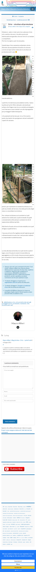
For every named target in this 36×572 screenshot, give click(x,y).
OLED (31, 526)
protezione (16, 303)
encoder (14, 517)
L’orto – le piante (19, 16)
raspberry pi (20, 535)
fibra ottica (23, 517)
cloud (8, 511)
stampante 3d (24, 539)
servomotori (30, 537)
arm (25, 508)
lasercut (14, 522)
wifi (30, 542)
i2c (18, 519)
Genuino (10, 519)
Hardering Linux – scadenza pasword (17, 20)
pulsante (20, 533)
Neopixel (22, 526)
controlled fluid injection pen (14, 511)
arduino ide (5, 508)
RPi (18, 537)
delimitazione (8, 302)
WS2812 (4, 544)
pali (30, 302)
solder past (8, 539)
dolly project (9, 517)
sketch (4, 539)
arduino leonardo (10, 508)
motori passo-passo (25, 524)
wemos (27, 542)
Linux (4, 524)
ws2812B (8, 544)
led (27, 522)
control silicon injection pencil (18, 515)
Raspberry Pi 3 (27, 535)
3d (3, 506)
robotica (14, 537)
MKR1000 (13, 524)
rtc (19, 537)
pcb (3, 530)
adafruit (24, 506)
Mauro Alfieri (12, 26)
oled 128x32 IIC (10, 528)
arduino (28, 506)
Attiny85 (28, 508)
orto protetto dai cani (22, 302)
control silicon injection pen (7, 515)
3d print (6, 506)
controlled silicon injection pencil (19, 513)
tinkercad (20, 542)
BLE (31, 508)
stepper (29, 539)
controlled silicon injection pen (8, 513)
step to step (5, 542)
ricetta (8, 537)
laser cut (18, 522)
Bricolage (19, 26)
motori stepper (6, 526)
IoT (26, 519)
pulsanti (24, 533)
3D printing (20, 506)
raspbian (4, 537)
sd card (22, 537)
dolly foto (29, 515)
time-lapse (10, 542)
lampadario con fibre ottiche (7, 522)
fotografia (28, 517)
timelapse (15, 542)
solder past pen (13, 539)
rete (28, 303)
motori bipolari (18, 524)
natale (18, 526)
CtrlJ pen (25, 515)
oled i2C (15, 528)
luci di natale (8, 524)
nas (15, 526)
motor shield (12, 526)
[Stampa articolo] (32, 27)
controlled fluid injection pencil (25, 511)
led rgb (30, 522)
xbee (11, 544)
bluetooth (4, 511)
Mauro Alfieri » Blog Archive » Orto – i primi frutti (17, 340)
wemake (24, 542)
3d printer (15, 506)
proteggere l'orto (7, 303)
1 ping (6, 335)
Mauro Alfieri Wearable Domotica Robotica (15, 9)
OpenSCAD (23, 528)
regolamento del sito (11, 282)
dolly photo (4, 517)
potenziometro (16, 533)
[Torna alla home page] (18, 3)
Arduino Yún (21, 508)
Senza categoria (26, 26)
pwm (11, 535)
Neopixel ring (27, 526)
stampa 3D (18, 539)
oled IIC (19, 528)
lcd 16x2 (23, 522)
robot (11, 537)
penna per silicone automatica (7, 533)
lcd (21, 522)
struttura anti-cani (7, 305)
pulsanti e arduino (6, 535)
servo (25, 537)
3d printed (10, 506)
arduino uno (16, 508)
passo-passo (28, 528)
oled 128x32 (5, 528)
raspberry (14, 535)
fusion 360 (5, 519)
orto (13, 302)
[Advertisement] (14, 446)
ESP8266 (19, 517)
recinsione (23, 303)
